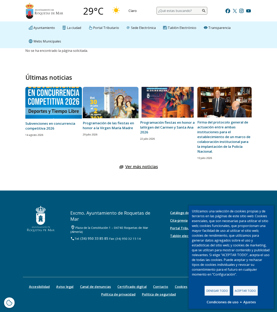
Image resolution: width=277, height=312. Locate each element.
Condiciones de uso (222, 302)
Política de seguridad (159, 294)
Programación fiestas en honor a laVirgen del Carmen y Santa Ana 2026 (167, 127)
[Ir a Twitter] (234, 10)
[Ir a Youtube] (248, 10)
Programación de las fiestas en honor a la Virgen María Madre (108, 125)
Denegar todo (217, 291)
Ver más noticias (141, 166)
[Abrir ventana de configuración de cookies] (9, 302)
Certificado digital (132, 286)
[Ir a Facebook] (227, 10)
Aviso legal (64, 286)
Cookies (181, 286)
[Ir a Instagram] (241, 10)
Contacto (160, 286)
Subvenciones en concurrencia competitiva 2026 (50, 126)
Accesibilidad (39, 286)
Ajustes (249, 302)
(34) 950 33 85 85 (94, 238)
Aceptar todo (245, 291)
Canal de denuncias (95, 286)
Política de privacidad (118, 294)
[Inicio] (44, 11)
